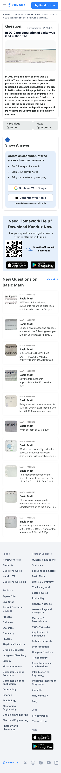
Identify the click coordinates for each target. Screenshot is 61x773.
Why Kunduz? (40, 695)
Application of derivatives (40, 634)
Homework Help (12, 559)
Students (8, 565)
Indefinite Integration (44, 680)
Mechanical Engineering (10, 708)
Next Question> (44, 125)
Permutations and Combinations (42, 665)
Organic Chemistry (13, 649)
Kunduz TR (9, 576)
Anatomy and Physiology (10, 727)
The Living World (41, 587)
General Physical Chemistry (42, 611)
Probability (38, 598)
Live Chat (8, 602)
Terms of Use (39, 721)
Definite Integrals (42, 641)
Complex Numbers (42, 652)
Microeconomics (12, 666)
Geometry (8, 633)
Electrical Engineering (15, 720)
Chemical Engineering (15, 714)
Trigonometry (39, 657)
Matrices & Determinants (39, 620)
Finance (7, 695)
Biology (7, 661)
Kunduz (6, 14)
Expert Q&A (9, 596)
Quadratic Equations (44, 559)
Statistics (8, 627)
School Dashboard (13, 607)
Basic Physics (40, 592)
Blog (34, 701)
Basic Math (49, 14)
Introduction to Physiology (40, 674)
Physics (7, 638)
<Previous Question (13, 125)
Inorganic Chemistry (14, 655)
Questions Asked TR (14, 581)
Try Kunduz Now (44, 5)
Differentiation (40, 646)
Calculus (8, 622)
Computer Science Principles (13, 674)
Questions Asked (12, 570)
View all (51, 279)
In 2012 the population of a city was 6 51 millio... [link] (25, 18)
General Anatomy (42, 603)
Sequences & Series (44, 570)
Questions (18, 14)
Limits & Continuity (43, 581)
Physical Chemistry (14, 644)
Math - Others (33, 14)
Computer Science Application (13, 682)
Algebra (7, 616)
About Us (37, 690)
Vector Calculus (41, 626)
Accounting (9, 689)
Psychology (9, 700)
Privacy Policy (40, 715)
